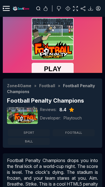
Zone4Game (19, 85)
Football (47, 85)
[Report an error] (68, 8)
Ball (29, 141)
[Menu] (6, 8)
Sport (29, 133)
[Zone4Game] (21, 8)
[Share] (83, 8)
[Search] (38, 8)
